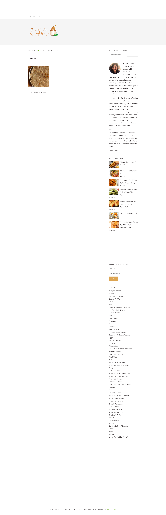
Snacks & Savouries (116, 401)
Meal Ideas (113, 357)
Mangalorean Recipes (117, 354)
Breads (111, 304)
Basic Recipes (114, 318)
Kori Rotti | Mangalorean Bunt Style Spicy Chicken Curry (129, 225)
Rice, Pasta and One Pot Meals (120, 385)
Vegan (111, 434)
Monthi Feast (113, 346)
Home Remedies (115, 351)
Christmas (112, 343)
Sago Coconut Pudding (128, 213)
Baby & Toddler (114, 299)
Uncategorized (114, 420)
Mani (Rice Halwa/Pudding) (38, 92)
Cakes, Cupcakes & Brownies (119, 307)
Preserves (112, 368)
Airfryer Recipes (115, 291)
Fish (110, 390)
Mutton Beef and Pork (117, 362)
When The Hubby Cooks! (118, 437)
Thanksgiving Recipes (117, 412)
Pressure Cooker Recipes (118, 376)
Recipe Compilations (116, 296)
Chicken (112, 327)
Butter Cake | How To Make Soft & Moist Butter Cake (128, 204)
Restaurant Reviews (116, 382)
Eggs (111, 338)
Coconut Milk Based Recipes (119, 335)
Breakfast (112, 324)
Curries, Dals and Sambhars (119, 426)
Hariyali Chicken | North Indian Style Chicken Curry (128, 192)
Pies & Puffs (113, 315)
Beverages (113, 321)
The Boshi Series (115, 415)
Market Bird (111, 509)
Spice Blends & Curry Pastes (119, 373)
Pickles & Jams (114, 371)
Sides (111, 431)
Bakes (111, 302)
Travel (111, 418)
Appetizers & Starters (117, 398)
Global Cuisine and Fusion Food (120, 349)
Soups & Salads (115, 393)
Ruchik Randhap (43, 31)
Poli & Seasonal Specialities (119, 365)
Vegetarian (113, 423)
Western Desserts (115, 409)
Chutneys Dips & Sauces (118, 332)
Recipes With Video (116, 379)
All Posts (112, 293)
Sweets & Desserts (116, 404)
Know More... (113, 151)
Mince (111, 360)
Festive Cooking (115, 340)
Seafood (112, 387)
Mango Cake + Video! (127, 162)
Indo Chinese (113, 329)
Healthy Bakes (114, 313)
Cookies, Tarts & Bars (117, 310)
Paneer (111, 429)
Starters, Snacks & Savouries (119, 396)
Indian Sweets (114, 407)
